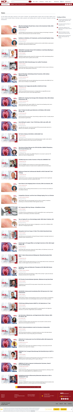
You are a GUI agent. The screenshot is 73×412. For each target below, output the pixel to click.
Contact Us (16, 394)
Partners (46, 1)
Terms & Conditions (31, 394)
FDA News (16, 4)
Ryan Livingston (22, 294)
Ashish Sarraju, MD (23, 113)
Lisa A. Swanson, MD (23, 39)
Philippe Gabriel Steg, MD (24, 366)
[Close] (71, 409)
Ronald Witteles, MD (23, 150)
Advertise (3, 395)
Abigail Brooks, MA (23, 87)
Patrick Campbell (22, 53)
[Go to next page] (40, 387)
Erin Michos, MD (22, 318)
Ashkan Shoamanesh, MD (24, 77)
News (34, 1)
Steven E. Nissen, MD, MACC (24, 270)
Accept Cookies (63, 409)
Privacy (15, 397)
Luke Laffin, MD (22, 123)
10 (34, 387)
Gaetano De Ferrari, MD (24, 342)
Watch (37, 1)
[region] (36, 409)
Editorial (2, 397)
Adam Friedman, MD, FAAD (24, 197)
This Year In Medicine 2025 (22, 4)
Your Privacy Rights (31, 395)
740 (38, 387)
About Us (3, 394)
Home (57, 403)
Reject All (56, 409)
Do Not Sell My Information (19, 395)
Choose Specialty (5, 4)
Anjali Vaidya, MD (23, 246)
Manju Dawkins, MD (23, 29)
